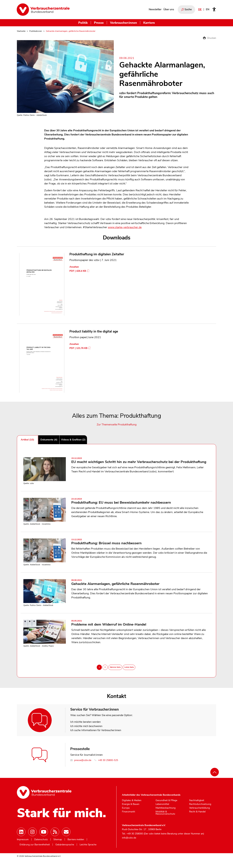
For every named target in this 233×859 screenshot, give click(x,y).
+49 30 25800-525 (107, 760)
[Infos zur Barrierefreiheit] (214, 9)
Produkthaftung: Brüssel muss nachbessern (106, 541)
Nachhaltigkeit (196, 800)
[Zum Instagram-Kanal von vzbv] (32, 832)
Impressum (23, 839)
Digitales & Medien (131, 800)
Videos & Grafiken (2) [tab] (73, 439)
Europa (125, 808)
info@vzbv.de (129, 837)
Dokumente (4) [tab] (48, 439)
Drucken (211, 38)
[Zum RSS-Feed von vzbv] (55, 832)
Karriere (149, 22)
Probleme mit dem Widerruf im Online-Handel (108, 623)
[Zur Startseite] (43, 9)
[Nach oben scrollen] (214, 772)
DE (200, 9)
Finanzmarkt (128, 811)
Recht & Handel (197, 811)
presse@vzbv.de (82, 760)
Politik (83, 22)
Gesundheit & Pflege (166, 800)
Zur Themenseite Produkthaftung (116, 424)
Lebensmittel (162, 804)
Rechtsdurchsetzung (200, 804)
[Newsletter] (66, 832)
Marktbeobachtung (166, 808)
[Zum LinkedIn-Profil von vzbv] (21, 832)
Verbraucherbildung (199, 808)
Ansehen (74, 266)
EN (207, 9)
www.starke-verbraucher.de (125, 227)
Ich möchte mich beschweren (86, 726)
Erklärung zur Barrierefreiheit (35, 844)
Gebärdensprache (64, 844)
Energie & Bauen (130, 804)
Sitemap (57, 839)
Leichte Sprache (88, 844)
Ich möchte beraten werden (85, 722)
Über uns (168, 9)
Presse (99, 22)
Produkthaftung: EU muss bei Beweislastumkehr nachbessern (121, 501)
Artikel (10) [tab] (27, 439)
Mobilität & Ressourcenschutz (165, 812)
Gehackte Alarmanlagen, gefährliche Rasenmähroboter (115, 582)
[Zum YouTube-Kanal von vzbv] (43, 832)
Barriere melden (76, 839)
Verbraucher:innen (123, 22)
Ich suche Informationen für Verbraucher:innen (95, 730)
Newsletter (155, 9)
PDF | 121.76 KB (78, 348)
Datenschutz (41, 839)
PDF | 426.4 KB (77, 271)
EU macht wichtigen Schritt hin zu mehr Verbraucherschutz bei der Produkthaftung (138, 460)
